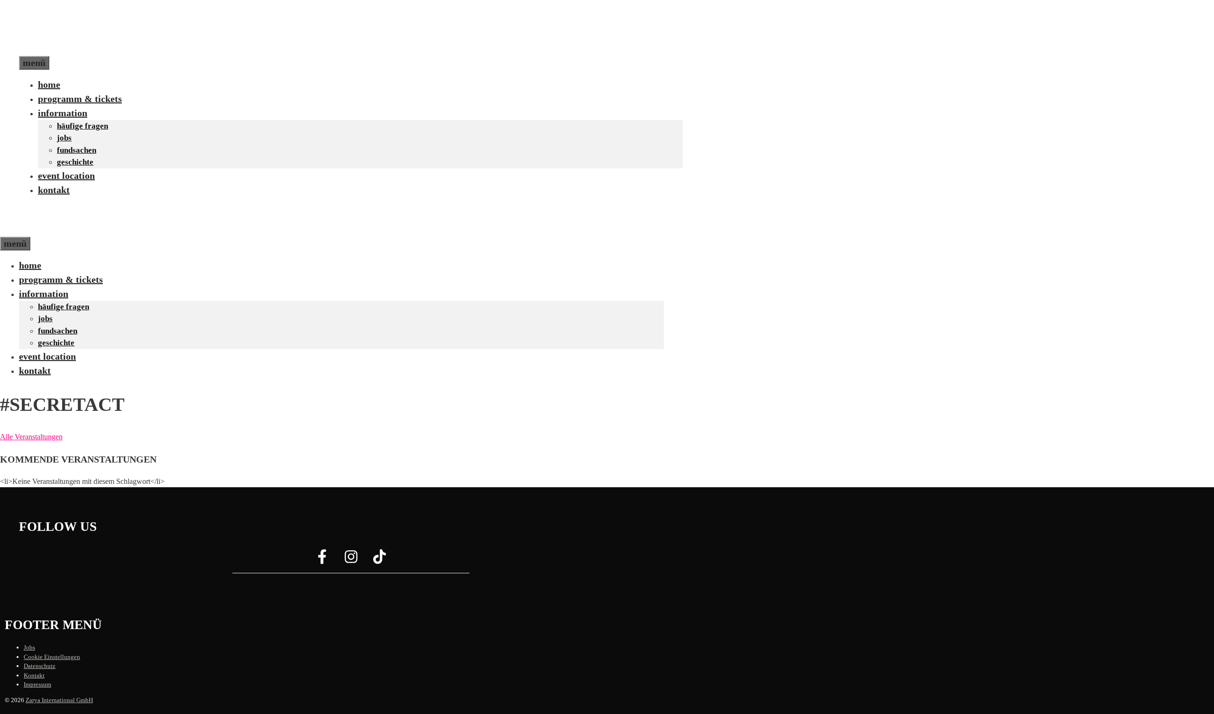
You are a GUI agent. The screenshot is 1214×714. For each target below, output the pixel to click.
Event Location (66, 175)
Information (62, 113)
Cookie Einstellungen (52, 656)
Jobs (64, 137)
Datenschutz (39, 665)
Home (49, 84)
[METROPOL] (40, 229)
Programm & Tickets (80, 98)
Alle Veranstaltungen (31, 437)
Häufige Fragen (82, 125)
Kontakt (54, 190)
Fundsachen (76, 150)
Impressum (37, 684)
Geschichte (75, 162)
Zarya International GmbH (59, 700)
